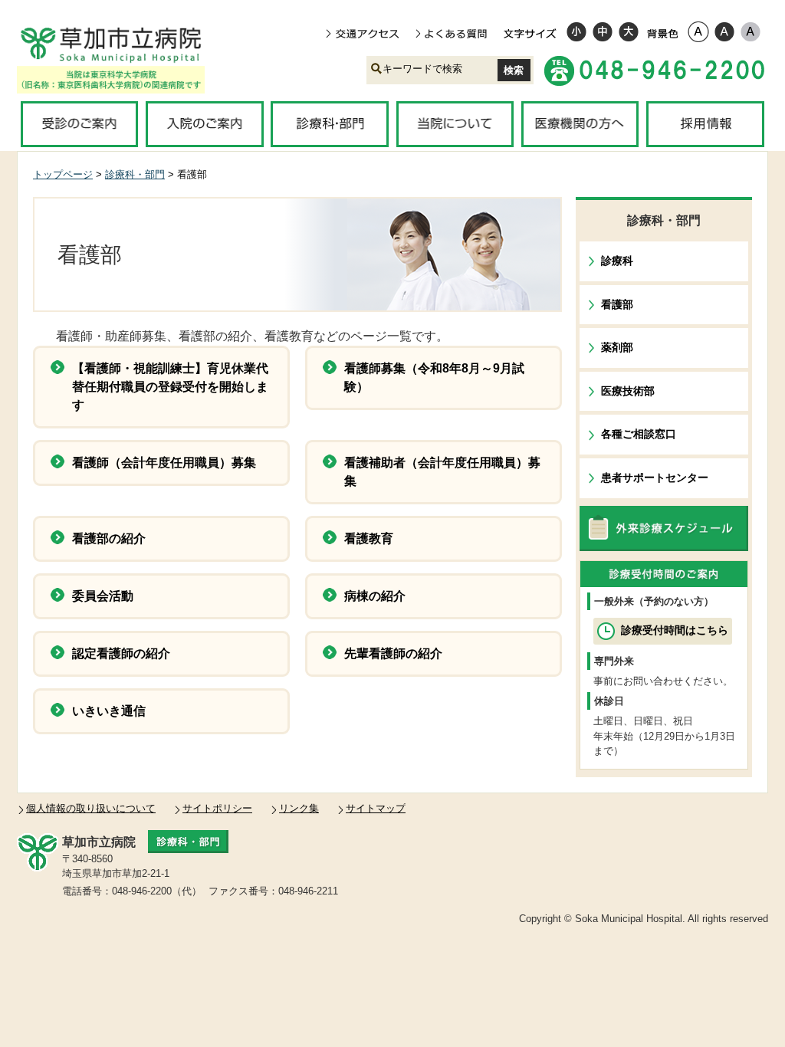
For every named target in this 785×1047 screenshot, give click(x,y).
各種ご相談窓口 (638, 434)
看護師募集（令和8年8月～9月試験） (434, 377)
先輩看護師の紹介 (393, 653)
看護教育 (368, 538)
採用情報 (705, 124)
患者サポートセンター (654, 477)
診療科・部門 (329, 124)
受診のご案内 (79, 124)
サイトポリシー (217, 808)
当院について (455, 124)
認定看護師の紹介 (121, 653)
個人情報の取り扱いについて (91, 808)
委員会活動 (102, 595)
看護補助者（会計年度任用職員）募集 (442, 471)
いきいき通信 (109, 710)
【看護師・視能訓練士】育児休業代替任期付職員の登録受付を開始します (170, 387)
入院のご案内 (204, 124)
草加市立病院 (121, 44)
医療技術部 (628, 391)
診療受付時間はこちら (674, 630)
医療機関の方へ (580, 124)
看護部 (617, 304)
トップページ (63, 174)
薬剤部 (617, 347)
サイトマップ (376, 808)
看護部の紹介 (109, 538)
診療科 (617, 260)
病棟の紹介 (375, 595)
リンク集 (299, 808)
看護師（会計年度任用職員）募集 (164, 462)
